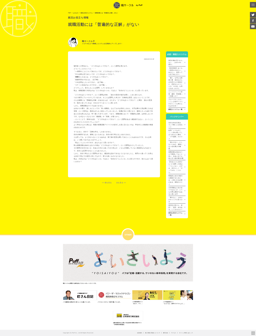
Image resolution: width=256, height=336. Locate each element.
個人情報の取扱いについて (152, 332)
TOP (69, 13)
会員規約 (139, 332)
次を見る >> (121, 182)
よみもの (75, 13)
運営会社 (165, 332)
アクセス (173, 332)
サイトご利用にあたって (186, 332)
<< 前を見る (107, 182)
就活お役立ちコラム (87, 13)
